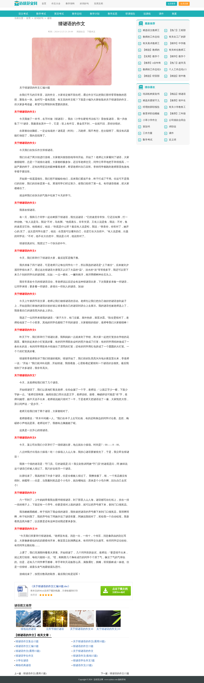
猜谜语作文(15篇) (82, 665)
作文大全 (55, 3)
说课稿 (147, 13)
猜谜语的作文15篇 (83, 646)
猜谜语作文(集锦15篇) (85, 655)
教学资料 (70, 3)
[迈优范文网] (25, 3)
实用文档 (98, 3)
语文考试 (23, 13)
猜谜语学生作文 (24, 655)
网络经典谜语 (23, 665)
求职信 (172, 126)
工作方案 (147, 133)
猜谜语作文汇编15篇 (27, 646)
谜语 (49, 18)
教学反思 (112, 13)
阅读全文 (81, 31)
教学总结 (77, 13)
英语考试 (59, 13)
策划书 (146, 126)
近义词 (172, 139)
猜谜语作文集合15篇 (27, 641)
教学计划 (94, 13)
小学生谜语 (22, 660)
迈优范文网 (98, 679)
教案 (174, 13)
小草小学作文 (150, 120)
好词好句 (84, 3)
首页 (44, 3)
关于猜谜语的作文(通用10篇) (89, 641)
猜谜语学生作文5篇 (84, 660)
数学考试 (41, 13)
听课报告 (130, 13)
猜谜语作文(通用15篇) (28, 651)
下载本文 (91, 31)
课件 (161, 13)
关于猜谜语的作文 (83, 651)
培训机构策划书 (151, 94)
